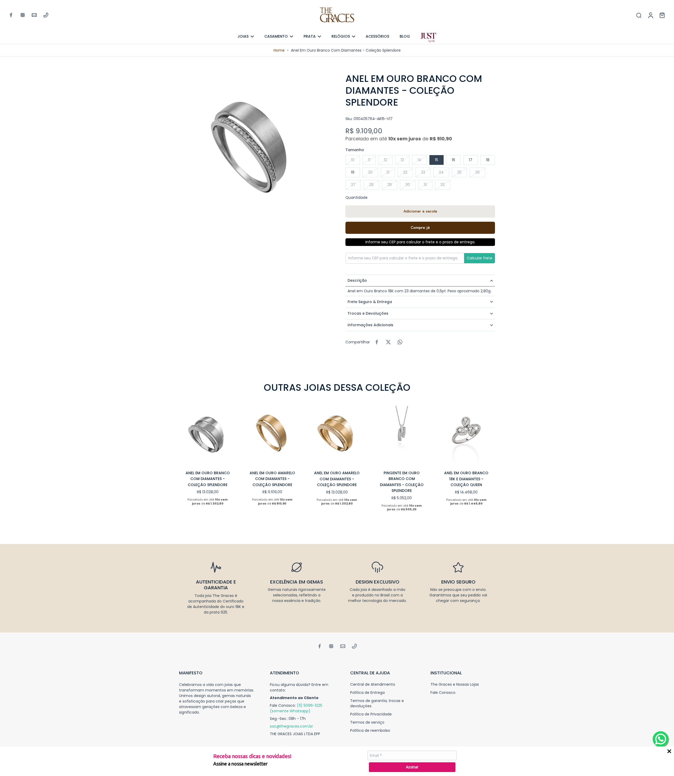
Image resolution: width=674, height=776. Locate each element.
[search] (639, 15)
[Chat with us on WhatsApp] (660, 739)
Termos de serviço (367, 722)
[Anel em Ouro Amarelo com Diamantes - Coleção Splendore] (272, 434)
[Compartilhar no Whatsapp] (400, 342)
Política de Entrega (367, 692)
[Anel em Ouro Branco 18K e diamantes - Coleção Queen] (466, 434)
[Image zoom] (254, 147)
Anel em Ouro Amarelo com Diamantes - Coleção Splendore (272, 478)
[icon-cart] (662, 15)
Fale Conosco (442, 692)
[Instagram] (22, 15)
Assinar (412, 766)
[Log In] (650, 15)
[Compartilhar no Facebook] (377, 342)
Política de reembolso (370, 730)
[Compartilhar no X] (388, 342)
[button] (420, 211)
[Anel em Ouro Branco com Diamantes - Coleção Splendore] (207, 434)
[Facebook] (11, 15)
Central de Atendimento (372, 684)
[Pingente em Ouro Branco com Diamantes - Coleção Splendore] (401, 434)
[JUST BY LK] (428, 37)
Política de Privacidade (371, 714)
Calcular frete (479, 258)
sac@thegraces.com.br (291, 726)
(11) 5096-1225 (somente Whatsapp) (296, 708)
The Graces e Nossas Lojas (454, 684)
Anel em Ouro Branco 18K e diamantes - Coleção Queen (466, 478)
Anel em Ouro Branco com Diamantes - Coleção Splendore (208, 478)
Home (279, 50)
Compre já (420, 227)
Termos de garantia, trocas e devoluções (377, 703)
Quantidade (356, 197)
